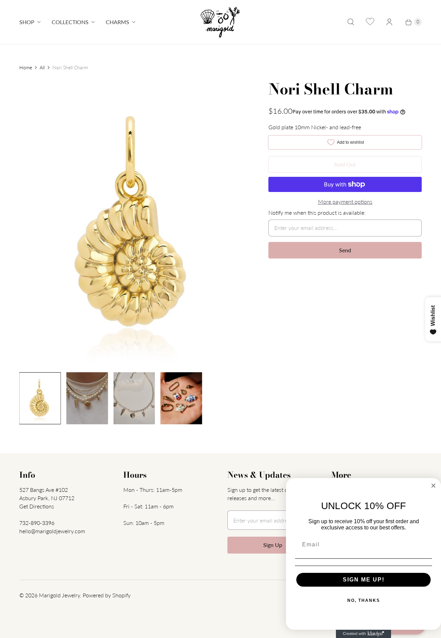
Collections (70, 22)
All (42, 67)
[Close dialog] (433, 486)
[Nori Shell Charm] (134, 223)
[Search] (350, 22)
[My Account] (389, 22)
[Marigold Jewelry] (220, 22)
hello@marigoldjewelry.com (52, 531)
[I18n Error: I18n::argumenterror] (40, 398)
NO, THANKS (363, 600)
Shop (26, 22)
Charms (117, 22)
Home (25, 67)
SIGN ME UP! (363, 580)
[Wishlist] (370, 22)
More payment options (345, 201)
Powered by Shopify (107, 595)
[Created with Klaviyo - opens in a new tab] (363, 634)
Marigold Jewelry (59, 595)
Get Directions (36, 506)
